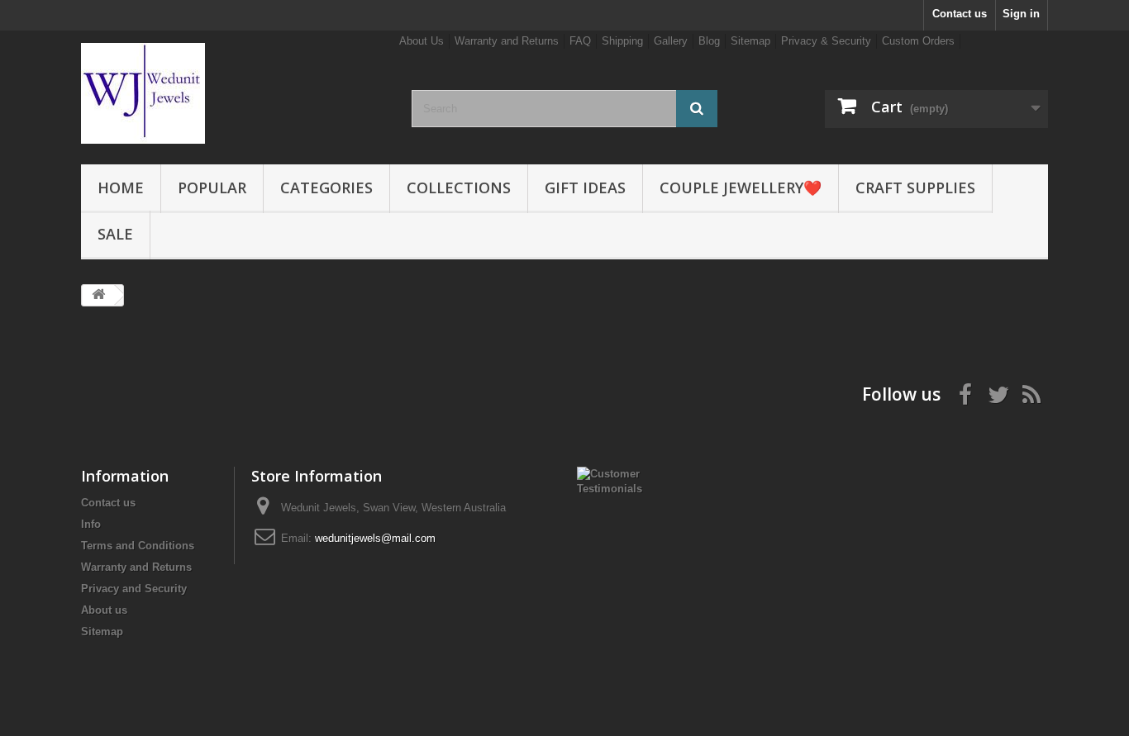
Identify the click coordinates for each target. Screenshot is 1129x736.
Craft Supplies (915, 187)
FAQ (580, 41)
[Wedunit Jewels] (234, 93)
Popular (212, 187)
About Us (421, 41)
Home (121, 187)
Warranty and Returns (507, 41)
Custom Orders (918, 41)
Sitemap (750, 41)
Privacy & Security (826, 41)
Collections (459, 187)
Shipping (622, 41)
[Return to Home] (98, 295)
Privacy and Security (134, 588)
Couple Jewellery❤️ (741, 187)
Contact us (959, 13)
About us (104, 610)
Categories (326, 187)
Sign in (1021, 13)
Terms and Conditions (137, 545)
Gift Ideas (585, 187)
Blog (709, 41)
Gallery (671, 41)
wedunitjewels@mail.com (375, 538)
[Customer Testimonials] (619, 480)
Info (91, 524)
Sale (115, 234)
